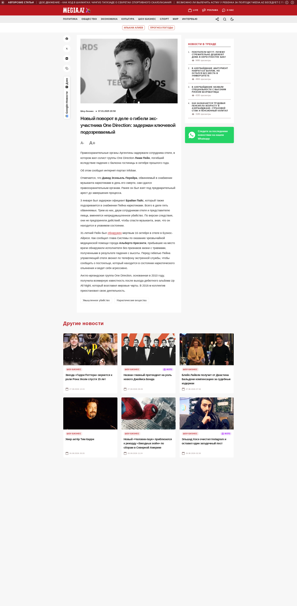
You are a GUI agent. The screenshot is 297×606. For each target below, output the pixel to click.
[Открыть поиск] (224, 19)
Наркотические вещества (132, 300)
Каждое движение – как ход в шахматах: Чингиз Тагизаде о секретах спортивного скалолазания (92, 2)
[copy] (67, 68)
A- (82, 143)
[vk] (67, 58)
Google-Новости (66, 102)
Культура (128, 19)
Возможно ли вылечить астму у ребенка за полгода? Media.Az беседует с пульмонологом (230, 2)
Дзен (66, 81)
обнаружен (115, 233)
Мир (176, 19)
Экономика (109, 19)
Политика (70, 19)
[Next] (292, 2)
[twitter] (67, 48)
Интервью (189, 19)
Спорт (164, 19)
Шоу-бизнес (147, 19)
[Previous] (286, 2)
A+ (92, 143)
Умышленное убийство (96, 300)
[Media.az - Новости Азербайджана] (77, 10)
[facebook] (67, 38)
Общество (89, 19)
